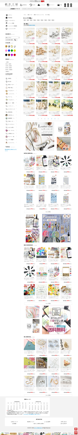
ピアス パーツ (30, 8)
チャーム (10, 96)
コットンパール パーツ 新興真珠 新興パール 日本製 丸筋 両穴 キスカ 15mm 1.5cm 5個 (29, 94)
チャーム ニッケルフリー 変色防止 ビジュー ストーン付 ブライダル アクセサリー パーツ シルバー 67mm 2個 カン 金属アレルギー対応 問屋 (53, 371)
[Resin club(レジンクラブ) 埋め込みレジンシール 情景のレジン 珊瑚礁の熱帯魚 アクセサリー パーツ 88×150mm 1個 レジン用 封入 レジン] (29, 198)
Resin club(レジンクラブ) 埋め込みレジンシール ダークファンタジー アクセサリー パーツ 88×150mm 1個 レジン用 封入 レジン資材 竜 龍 (53, 188)
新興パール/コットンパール (39, 14)
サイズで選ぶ (47, 14)
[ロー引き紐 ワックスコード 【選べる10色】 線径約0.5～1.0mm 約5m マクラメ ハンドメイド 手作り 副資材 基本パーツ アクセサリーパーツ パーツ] (29, 289)
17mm (49, 20)
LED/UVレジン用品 (11, 115)
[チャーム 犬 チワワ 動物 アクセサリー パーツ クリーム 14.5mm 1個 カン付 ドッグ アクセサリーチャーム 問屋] (66, 363)
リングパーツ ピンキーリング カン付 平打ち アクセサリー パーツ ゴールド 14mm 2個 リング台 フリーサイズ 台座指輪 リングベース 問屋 (29, 390)
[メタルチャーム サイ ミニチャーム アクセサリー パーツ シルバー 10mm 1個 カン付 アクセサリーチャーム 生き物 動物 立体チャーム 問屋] (41, 381)
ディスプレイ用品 (11, 124)
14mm (42, 20)
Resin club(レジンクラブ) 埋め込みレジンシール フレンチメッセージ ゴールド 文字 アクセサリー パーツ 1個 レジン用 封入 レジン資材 (66, 188)
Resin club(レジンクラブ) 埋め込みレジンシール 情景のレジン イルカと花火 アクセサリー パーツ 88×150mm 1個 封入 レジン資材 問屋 (53, 206)
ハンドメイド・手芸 (11, 93)
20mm (53, 20)
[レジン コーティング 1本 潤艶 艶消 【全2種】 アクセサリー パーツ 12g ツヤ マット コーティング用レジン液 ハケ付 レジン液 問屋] (66, 161)
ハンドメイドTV (11, 28)
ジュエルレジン (40, 8)
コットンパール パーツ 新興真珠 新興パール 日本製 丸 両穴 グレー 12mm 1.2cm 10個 (29, 77)
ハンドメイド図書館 (12, 26)
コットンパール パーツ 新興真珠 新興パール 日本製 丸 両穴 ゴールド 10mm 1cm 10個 (29, 59)
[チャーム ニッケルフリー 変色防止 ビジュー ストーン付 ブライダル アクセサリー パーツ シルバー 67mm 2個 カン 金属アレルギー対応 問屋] (53, 363)
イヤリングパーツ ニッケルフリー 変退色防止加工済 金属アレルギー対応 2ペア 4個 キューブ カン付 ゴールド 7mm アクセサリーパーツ (41, 371)
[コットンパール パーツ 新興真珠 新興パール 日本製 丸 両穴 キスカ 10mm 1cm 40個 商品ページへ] (41, 33)
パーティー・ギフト (11, 106)
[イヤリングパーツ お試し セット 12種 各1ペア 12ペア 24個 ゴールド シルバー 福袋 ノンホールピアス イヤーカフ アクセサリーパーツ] (66, 289)
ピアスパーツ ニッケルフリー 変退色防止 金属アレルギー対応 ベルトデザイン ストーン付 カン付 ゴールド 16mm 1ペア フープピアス (53, 390)
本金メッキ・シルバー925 (11, 121)
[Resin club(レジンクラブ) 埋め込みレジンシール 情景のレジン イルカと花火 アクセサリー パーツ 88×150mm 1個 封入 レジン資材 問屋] (53, 198)
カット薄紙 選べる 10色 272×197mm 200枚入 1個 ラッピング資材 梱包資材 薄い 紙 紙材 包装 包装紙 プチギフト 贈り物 (66, 279)
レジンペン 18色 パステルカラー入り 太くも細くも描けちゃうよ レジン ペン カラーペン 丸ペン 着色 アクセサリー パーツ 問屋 (41, 279)
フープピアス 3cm (55, 8)
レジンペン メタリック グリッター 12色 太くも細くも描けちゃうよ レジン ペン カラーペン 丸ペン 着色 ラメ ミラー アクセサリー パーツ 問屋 (29, 188)
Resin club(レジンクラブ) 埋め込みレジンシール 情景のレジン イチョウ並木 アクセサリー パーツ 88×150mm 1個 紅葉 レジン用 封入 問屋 (41, 188)
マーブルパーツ (60, 8)
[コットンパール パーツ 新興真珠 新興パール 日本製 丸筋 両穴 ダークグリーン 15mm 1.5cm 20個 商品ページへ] (67, 105)
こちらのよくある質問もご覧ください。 (32, 414)
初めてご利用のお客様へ (39, 423)
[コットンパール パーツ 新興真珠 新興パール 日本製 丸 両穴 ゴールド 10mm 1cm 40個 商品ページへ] (41, 51)
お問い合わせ (64, 421)
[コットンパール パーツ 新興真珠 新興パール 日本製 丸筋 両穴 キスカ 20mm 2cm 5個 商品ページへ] (29, 105)
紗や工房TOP (64, 423)
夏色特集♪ (10, 112)
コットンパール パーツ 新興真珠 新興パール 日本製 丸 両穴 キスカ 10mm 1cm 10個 (29, 41)
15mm (45, 20)
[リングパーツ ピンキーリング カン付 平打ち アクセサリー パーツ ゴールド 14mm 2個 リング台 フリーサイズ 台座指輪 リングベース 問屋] (29, 381)
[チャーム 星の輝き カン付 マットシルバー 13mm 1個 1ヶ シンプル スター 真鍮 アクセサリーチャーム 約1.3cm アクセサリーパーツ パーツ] (29, 344)
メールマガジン (11, 20)
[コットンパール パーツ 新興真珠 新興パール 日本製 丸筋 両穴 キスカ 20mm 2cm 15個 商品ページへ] (41, 105)
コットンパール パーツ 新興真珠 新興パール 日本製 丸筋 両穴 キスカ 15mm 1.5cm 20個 (41, 94)
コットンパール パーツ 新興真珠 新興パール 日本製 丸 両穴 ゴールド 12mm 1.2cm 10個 (54, 77)
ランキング (42, 5)
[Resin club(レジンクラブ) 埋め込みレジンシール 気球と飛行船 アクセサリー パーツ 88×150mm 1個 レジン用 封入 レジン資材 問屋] (66, 198)
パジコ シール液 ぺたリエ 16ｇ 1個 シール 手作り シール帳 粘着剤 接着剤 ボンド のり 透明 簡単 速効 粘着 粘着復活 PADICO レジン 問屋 (41, 206)
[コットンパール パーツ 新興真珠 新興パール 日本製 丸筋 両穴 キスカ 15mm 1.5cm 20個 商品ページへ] (41, 87)
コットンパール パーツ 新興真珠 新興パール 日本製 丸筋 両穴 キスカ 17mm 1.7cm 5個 (54, 94)
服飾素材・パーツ (11, 118)
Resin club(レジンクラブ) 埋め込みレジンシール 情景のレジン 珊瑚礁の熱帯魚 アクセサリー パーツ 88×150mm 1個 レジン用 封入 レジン (29, 206)
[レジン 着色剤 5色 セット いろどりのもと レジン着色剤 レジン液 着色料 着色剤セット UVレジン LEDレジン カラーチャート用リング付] (29, 161)
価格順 (30, 25)
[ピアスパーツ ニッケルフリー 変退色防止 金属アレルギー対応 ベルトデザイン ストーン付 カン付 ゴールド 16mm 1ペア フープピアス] (53, 381)
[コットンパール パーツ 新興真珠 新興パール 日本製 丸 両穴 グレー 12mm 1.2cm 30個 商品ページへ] (41, 69)
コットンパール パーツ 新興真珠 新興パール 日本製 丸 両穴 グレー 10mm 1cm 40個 (67, 41)
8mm (31, 20)
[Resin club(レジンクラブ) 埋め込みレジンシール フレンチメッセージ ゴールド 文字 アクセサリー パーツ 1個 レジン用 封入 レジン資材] (66, 179)
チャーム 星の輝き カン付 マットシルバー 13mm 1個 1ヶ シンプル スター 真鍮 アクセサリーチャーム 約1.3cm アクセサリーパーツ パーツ (29, 353)
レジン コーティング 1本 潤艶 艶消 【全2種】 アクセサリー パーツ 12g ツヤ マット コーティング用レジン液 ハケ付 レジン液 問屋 (66, 169)
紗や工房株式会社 (38, 427)
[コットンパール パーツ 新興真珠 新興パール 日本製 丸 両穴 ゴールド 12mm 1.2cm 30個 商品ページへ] (67, 69)
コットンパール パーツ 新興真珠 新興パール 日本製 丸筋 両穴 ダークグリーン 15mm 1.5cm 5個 (54, 112)
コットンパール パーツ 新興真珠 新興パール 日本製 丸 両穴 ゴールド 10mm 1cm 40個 (41, 59)
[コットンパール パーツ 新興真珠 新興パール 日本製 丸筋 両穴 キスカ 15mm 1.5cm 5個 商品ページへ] (29, 87)
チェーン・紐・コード (11, 136)
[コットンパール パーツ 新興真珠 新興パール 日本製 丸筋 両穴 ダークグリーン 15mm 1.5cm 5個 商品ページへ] (54, 105)
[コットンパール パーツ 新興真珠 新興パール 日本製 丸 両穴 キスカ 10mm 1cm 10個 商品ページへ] (29, 33)
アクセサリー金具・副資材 (11, 90)
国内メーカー (30, 14)
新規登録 (10, 17)
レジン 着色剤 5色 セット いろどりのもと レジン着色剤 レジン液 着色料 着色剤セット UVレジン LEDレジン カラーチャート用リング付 (29, 169)
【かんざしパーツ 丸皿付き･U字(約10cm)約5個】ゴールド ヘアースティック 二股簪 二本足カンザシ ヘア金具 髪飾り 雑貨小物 (41, 353)
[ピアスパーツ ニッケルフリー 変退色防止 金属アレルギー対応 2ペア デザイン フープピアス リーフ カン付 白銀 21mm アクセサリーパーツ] (53, 344)
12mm (38, 20)
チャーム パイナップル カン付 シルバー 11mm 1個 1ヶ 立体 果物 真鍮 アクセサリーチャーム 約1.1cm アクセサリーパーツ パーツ (29, 371)
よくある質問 (47, 421)
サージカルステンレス (25, 8)
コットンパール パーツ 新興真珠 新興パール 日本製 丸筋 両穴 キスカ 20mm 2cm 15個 (41, 112)
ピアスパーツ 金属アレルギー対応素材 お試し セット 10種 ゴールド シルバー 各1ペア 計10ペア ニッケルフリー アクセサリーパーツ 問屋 (41, 298)
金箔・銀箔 (65, 8)
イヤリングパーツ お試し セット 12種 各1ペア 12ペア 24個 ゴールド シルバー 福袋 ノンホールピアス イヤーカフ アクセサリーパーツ (66, 298)
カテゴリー (52, 5)
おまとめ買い (11, 127)
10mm (35, 20)
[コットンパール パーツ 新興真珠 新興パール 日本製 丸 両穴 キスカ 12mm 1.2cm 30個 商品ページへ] (67, 51)
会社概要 (14, 423)
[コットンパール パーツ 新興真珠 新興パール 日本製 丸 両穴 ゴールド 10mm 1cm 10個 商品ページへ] (29, 51)
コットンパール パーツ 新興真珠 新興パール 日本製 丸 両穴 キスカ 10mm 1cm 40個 (41, 41)
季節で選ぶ (10, 87)
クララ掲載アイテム (11, 139)
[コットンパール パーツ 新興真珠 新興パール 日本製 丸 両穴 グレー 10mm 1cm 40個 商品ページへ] (67, 33)
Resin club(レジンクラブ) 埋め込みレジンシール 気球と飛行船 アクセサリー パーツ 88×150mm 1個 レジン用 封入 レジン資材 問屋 (66, 206)
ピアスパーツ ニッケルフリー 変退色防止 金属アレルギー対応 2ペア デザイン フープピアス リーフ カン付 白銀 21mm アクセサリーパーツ (53, 353)
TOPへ (76, 429)
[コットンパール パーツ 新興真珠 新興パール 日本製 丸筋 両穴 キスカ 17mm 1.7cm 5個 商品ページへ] (54, 87)
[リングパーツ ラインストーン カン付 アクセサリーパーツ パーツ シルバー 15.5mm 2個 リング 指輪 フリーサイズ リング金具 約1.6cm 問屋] (66, 381)
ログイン (10, 15)
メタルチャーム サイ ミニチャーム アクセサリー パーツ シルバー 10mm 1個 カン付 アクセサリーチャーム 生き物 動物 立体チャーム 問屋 (41, 390)
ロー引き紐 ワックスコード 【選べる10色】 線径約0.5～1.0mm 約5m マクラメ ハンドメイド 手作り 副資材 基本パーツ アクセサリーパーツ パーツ (29, 298)
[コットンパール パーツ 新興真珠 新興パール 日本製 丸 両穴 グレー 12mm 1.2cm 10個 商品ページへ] (29, 69)
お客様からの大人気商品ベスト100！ (11, 133)
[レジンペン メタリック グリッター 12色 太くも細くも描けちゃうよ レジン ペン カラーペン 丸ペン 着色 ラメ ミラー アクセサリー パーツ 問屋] (29, 179)
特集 (61, 5)
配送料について (30, 421)
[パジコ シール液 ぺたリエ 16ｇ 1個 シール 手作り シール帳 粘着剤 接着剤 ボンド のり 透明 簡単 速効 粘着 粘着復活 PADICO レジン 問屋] (41, 198)
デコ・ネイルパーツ (11, 130)
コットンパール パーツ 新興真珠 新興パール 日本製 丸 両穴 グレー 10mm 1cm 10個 (54, 41)
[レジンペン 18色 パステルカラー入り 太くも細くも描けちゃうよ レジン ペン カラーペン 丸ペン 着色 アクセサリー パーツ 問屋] (41, 271)
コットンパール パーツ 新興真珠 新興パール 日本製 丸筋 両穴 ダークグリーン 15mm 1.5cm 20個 (67, 112)
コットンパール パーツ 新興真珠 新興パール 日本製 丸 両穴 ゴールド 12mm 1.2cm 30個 (67, 77)
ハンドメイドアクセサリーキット (11, 142)
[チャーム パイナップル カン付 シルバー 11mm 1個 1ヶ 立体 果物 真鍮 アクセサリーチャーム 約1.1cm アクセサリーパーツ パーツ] (29, 363)
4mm (25, 20)
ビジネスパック (11, 109)
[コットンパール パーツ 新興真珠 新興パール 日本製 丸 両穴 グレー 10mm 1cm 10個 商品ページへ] (54, 33)
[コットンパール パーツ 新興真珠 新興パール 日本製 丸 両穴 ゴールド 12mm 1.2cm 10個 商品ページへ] (54, 69)
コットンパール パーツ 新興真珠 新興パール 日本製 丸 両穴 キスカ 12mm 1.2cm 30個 (67, 59)
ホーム (25, 14)
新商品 (9, 78)
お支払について (14, 421)
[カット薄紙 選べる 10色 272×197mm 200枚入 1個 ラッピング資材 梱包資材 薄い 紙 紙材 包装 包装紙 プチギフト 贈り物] (66, 271)
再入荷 (33, 5)
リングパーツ (35, 8)
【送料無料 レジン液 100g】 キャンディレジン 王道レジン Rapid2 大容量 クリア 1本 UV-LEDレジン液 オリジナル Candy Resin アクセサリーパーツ (53, 169)
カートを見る (76, 433)
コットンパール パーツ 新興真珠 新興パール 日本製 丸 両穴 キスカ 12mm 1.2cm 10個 (54, 59)
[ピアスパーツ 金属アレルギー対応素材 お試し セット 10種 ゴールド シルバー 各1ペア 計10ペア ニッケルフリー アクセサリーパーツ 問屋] (41, 289)
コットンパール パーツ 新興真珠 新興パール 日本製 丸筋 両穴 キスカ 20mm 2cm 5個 (29, 112)
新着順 (33, 25)
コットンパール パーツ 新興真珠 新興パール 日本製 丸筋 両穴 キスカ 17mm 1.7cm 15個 (67, 94)
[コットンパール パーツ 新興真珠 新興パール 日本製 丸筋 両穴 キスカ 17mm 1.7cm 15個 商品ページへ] (67, 87)
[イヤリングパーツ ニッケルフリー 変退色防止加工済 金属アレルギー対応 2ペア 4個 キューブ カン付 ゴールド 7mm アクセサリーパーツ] (41, 363)
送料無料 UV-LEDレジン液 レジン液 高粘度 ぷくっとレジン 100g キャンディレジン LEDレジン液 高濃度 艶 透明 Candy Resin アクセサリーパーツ (41, 169)
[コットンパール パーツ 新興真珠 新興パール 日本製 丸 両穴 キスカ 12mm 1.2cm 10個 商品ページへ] (54, 51)
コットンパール (45, 8)
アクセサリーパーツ (11, 99)
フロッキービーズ (50, 8)
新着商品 (25, 5)
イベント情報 (11, 23)
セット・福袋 (11, 102)
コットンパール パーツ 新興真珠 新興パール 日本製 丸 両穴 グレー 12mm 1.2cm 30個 (41, 77)
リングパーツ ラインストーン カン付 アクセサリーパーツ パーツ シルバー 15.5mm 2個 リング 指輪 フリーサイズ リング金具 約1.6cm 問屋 (66, 390)
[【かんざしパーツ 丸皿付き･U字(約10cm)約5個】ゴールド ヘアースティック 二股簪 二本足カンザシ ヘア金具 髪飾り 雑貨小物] (41, 344)
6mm (28, 20)
